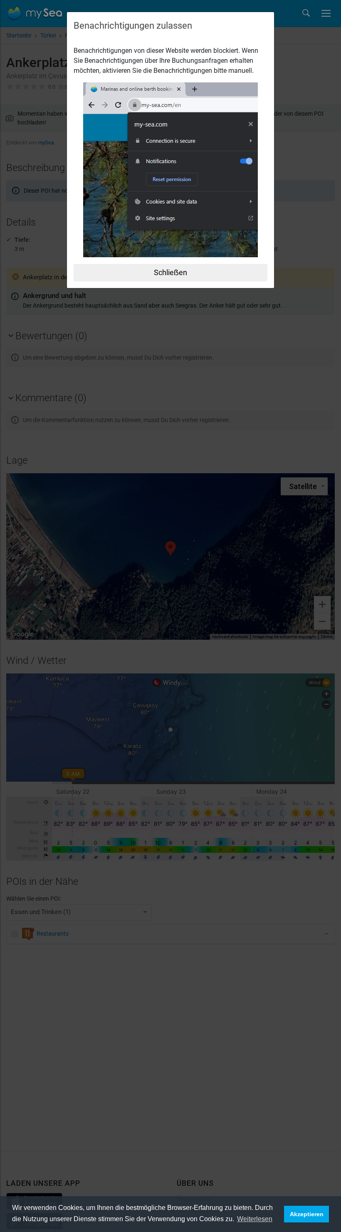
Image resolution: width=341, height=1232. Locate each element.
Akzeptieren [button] (307, 1214)
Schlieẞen (170, 272)
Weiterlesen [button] (254, 1218)
